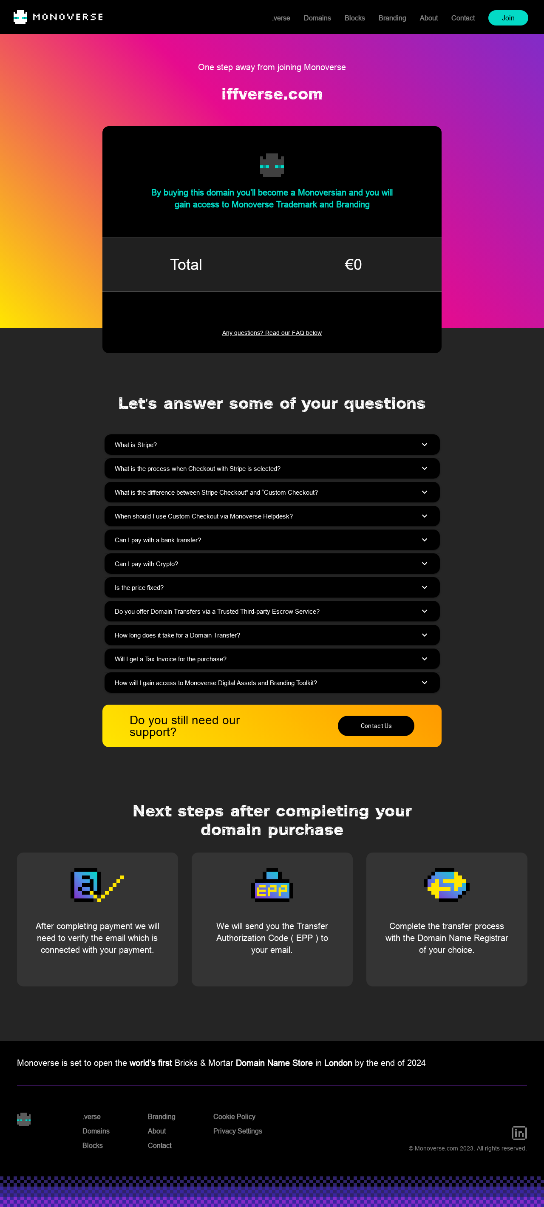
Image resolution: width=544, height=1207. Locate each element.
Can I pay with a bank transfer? (272, 540)
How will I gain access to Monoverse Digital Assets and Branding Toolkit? (272, 682)
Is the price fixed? (272, 587)
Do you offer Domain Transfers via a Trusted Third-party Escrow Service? (272, 611)
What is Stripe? (272, 444)
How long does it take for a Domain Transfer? (272, 635)
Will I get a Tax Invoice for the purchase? (272, 659)
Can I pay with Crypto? (272, 563)
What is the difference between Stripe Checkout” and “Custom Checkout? (272, 492)
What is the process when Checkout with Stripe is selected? (272, 468)
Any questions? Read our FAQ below (272, 332)
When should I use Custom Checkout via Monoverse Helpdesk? (272, 516)
